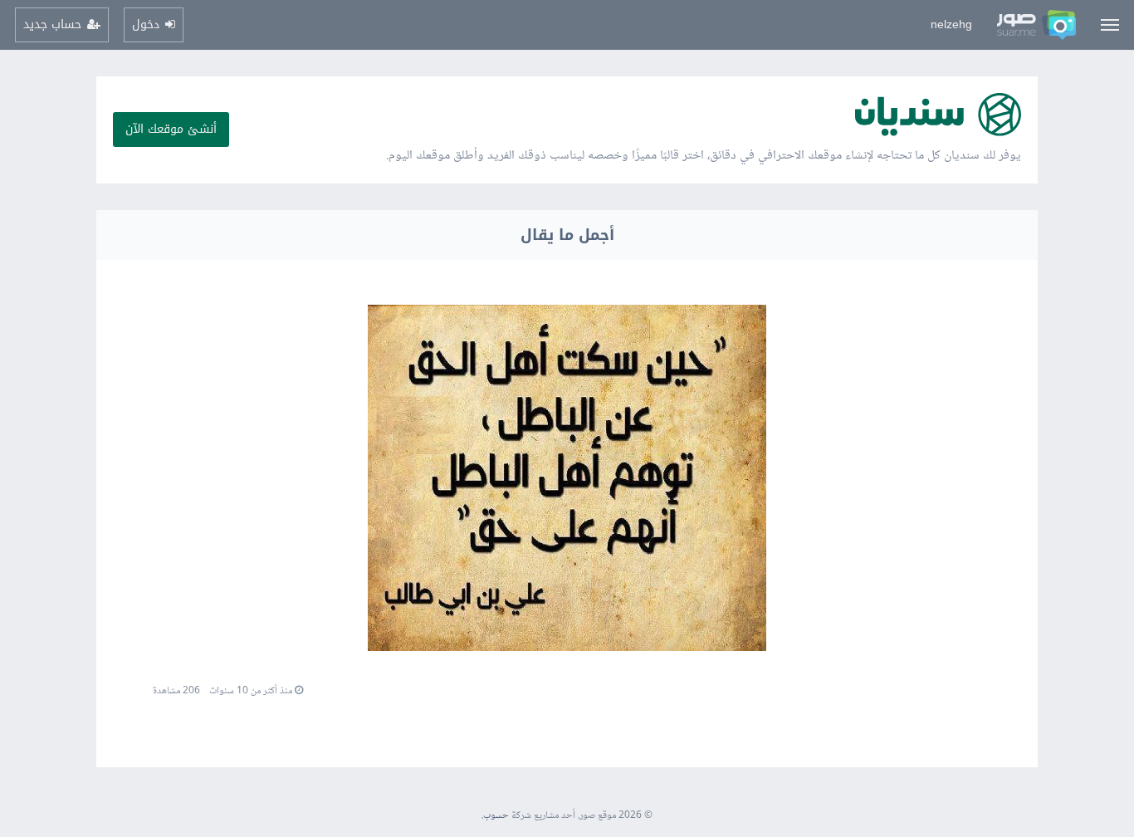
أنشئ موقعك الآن (171, 129)
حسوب (496, 816)
